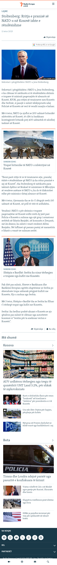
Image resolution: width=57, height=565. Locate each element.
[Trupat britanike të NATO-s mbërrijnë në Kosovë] (28, 145)
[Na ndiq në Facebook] (4, 537)
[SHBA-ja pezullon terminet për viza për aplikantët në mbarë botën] (12, 517)
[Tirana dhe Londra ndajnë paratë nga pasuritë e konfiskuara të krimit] (28, 459)
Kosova (8, 345)
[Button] (49, 37)
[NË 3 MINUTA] (35, 561)
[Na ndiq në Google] (40, 537)
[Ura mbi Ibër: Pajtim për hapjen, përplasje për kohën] (12, 413)
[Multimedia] (9, 561)
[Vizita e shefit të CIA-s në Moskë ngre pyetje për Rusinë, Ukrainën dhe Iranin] (12, 490)
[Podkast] (22, 561)
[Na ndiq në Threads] (28, 537)
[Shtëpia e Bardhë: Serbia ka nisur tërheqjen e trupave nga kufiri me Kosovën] (28, 252)
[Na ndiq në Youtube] (16, 537)
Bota (6, 440)
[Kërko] (48, 561)
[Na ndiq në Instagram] (10, 537)
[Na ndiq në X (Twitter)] (22, 537)
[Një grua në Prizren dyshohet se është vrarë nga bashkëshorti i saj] (12, 427)
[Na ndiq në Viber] (34, 537)
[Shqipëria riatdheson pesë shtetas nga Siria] (12, 504)
